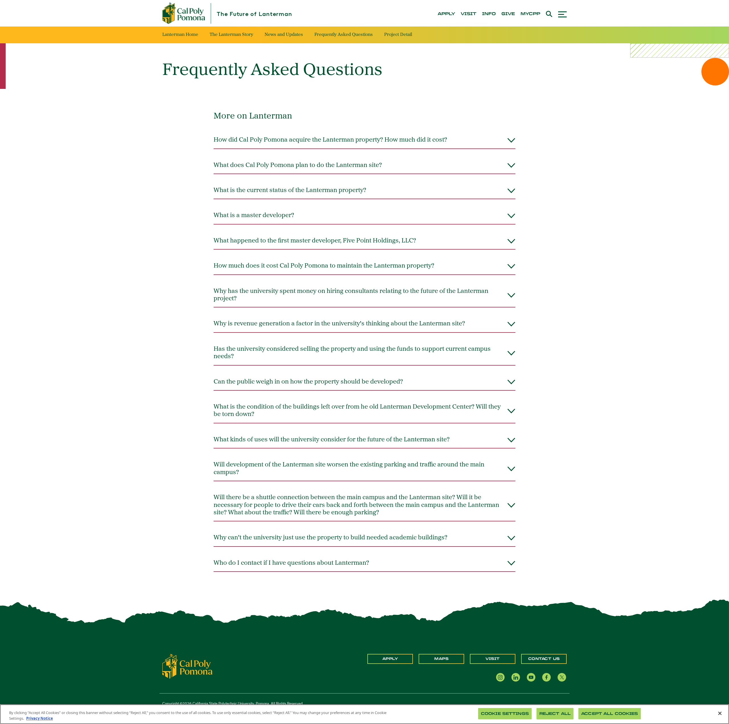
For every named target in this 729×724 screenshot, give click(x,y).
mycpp (530, 14)
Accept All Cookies (609, 713)
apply (446, 14)
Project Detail (398, 34)
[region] (364, 714)
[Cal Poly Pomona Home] (183, 13)
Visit (493, 659)
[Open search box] (549, 13)
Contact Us (544, 659)
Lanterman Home (180, 34)
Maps (441, 659)
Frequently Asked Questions (343, 34)
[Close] (720, 713)
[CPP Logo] (187, 666)
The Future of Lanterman (254, 14)
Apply (390, 659)
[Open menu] (562, 14)
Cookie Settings (505, 713)
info (489, 14)
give (508, 14)
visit (468, 14)
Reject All (555, 713)
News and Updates (284, 34)
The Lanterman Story (231, 34)
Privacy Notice (39, 718)
